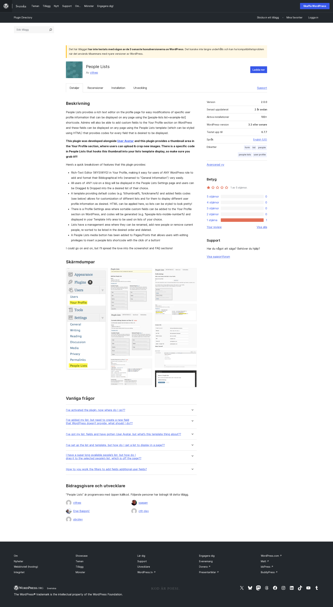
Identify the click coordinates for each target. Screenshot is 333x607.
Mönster (80, 572)
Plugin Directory (23, 17)
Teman (79, 561)
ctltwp (94, 72)
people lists (245, 154)
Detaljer (74, 88)
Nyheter (18, 561)
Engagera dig (207, 555)
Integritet (19, 572)
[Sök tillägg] (50, 29)
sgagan (143, 502)
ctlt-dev (144, 511)
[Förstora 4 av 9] (147, 363)
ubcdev (78, 519)
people (262, 147)
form (247, 147)
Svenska (51, 588)
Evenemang (206, 561)
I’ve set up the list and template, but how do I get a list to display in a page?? (115, 445)
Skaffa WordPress (314, 6)
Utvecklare (143, 566)
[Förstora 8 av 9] (192, 355)
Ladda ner (259, 69)
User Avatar (125, 141)
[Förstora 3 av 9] (147, 317)
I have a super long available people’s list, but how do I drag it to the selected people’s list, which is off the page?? (103, 456)
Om (16, 555)
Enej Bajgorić (81, 511)
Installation (118, 88)
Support (262, 88)
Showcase (82, 555)
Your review (214, 227)
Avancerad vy (215, 164)
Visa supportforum (218, 256)
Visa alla (262, 227)
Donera (205, 566)
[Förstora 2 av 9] (147, 272)
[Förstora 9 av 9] (192, 375)
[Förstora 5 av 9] (192, 272)
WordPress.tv (146, 572)
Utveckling (140, 88)
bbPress (267, 566)
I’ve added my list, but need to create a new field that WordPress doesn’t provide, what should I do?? (99, 421)
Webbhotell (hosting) (26, 566)
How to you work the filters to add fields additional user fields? (106, 469)
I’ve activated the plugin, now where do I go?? (95, 410)
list (254, 147)
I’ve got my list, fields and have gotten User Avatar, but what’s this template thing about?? (123, 434)
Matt (265, 561)
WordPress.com (271, 555)
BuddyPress (269, 572)
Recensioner (95, 88)
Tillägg (79, 566)
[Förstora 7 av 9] (192, 328)
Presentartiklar (209, 572)
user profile (260, 154)
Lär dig (141, 555)
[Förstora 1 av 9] (103, 272)
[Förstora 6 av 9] (192, 308)
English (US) (260, 139)
